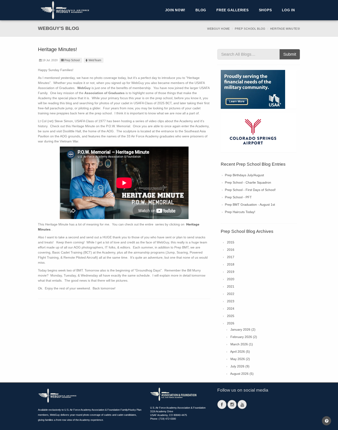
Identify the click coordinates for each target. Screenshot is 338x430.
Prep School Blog (250, 28)
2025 (230, 316)
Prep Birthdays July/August (244, 175)
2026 (230, 323)
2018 (230, 264)
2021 (230, 286)
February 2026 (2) (243, 337)
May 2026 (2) (240, 359)
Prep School (72, 60)
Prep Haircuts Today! (240, 212)
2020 (230, 279)
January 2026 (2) (242, 329)
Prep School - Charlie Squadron (248, 182)
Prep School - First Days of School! (250, 190)
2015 (230, 242)
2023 (230, 301)
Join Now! (175, 10)
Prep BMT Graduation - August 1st (250, 204)
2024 (230, 308)
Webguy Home (218, 28)
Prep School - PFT (238, 197)
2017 (230, 257)
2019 (230, 272)
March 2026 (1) (241, 344)
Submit (289, 54)
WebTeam (95, 60)
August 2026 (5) (242, 373)
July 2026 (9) (239, 366)
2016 (230, 249)
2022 (230, 294)
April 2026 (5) (240, 351)
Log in (288, 10)
